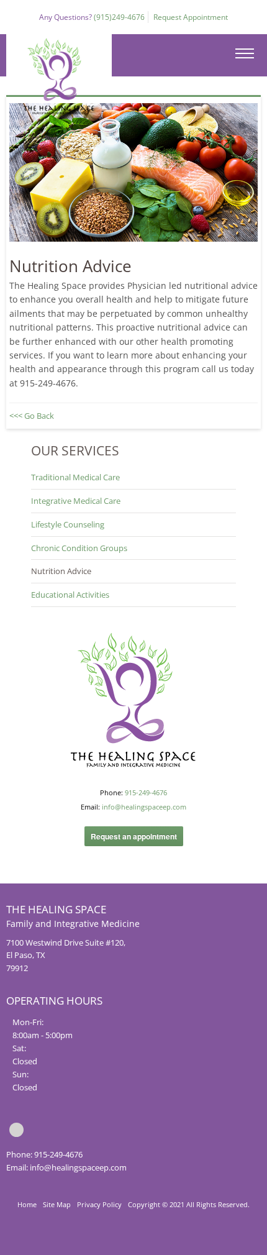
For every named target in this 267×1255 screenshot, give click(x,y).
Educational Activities (70, 594)
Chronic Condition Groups (79, 548)
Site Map (57, 1204)
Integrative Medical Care (75, 500)
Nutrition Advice (61, 571)
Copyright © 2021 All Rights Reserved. (189, 1204)
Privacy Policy (99, 1204)
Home (27, 1204)
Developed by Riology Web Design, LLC (133, 1242)
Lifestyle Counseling (67, 524)
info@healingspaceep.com (144, 806)
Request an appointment (134, 836)
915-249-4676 (146, 792)
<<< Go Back (31, 415)
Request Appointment (190, 17)
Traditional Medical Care (75, 477)
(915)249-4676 (119, 17)
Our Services (75, 450)
